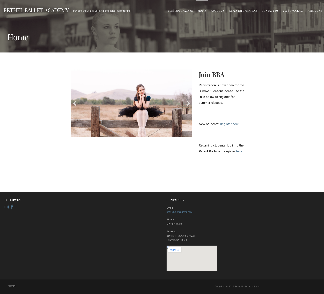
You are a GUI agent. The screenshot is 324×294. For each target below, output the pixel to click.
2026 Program (293, 10)
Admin (12, 286)
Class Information (243, 10)
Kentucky (314, 10)
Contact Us (270, 10)
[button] (74, 103)
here (239, 151)
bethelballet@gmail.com (180, 212)
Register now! (229, 124)
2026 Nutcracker (180, 10)
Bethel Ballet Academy (36, 10)
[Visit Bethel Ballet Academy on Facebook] (12, 208)
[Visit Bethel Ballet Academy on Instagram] (7, 208)
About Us (217, 10)
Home (202, 10)
